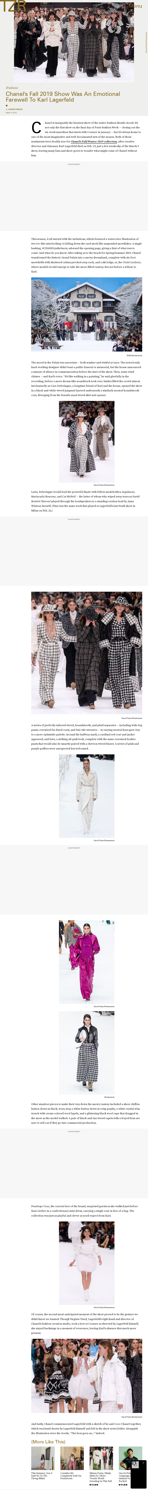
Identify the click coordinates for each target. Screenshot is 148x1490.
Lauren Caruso (15, 109)
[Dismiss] (143, 1463)
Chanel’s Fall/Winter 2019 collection (94, 141)
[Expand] (134, 1463)
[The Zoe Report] (13, 6)
